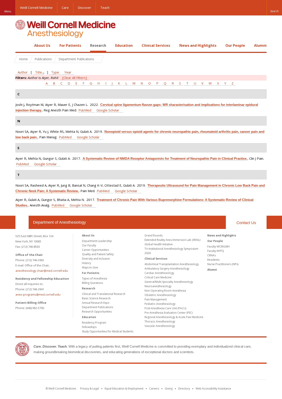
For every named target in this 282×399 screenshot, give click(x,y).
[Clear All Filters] (74, 77)
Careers (154, 388)
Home (20, 45)
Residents (213, 260)
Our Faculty (89, 245)
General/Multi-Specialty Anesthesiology (169, 282)
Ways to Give (90, 267)
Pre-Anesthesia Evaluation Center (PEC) (169, 313)
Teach (104, 7)
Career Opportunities (95, 250)
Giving (169, 388)
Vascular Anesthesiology (160, 326)
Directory (184, 388)
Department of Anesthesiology (59, 222)
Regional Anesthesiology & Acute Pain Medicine (174, 317)
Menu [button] (7, 11)
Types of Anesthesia (94, 278)
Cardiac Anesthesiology (159, 273)
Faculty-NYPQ (215, 251)
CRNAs (211, 255)
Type (55, 72)
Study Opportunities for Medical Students (107, 331)
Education (124, 45)
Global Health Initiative (159, 244)
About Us (42, 45)
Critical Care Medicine (158, 277)
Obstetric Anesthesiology (160, 295)
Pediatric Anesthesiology (160, 304)
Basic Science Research (96, 298)
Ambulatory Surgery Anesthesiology (167, 268)
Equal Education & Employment (124, 388)
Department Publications (97, 307)
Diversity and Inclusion (96, 258)
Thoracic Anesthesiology (160, 321)
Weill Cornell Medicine (36, 7)
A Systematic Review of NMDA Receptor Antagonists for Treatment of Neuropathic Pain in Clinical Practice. (165, 158)
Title (38, 72)
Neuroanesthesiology (158, 286)
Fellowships (89, 327)
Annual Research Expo (95, 303)
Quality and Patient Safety (98, 254)
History (86, 263)
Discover (84, 7)
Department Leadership (97, 241)
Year (67, 72)
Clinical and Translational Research (103, 294)
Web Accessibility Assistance (213, 388)
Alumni (260, 45)
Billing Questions (92, 283)
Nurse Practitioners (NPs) (222, 264)
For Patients (70, 45)
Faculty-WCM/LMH (218, 246)
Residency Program (94, 322)
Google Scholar (107, 110)
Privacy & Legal (89, 388)
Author (23, 72)
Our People (235, 45)
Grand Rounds (154, 235)
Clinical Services (156, 45)
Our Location (22, 222)
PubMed (84, 110)
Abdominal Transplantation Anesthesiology (172, 264)
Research (98, 45)
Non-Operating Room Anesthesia (165, 290)
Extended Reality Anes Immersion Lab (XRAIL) (172, 240)
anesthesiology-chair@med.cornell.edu (41, 271)
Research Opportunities (97, 311)
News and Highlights (197, 45)
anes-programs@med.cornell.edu (37, 294)
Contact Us (246, 223)
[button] (274, 7)
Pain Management (156, 299)
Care (65, 7)
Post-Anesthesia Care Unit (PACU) (165, 308)
